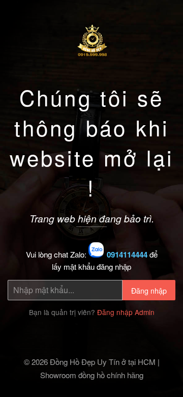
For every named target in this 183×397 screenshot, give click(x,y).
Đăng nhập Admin (126, 312)
